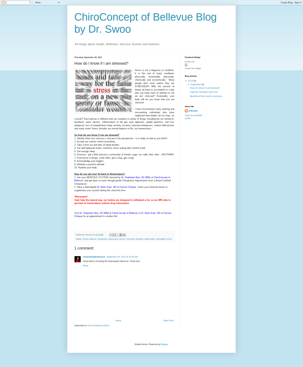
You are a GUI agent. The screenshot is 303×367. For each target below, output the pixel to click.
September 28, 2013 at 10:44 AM (122, 257)
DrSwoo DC (190, 62)
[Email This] (111, 235)
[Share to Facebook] (121, 235)
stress (169, 239)
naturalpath (161, 239)
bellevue (92, 239)
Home (118, 320)
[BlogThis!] (114, 235)
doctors (122, 239)
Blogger (164, 344)
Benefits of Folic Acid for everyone (206, 96)
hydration (139, 239)
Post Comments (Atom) (98, 325)
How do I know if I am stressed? (205, 88)
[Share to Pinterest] (124, 235)
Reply (85, 265)
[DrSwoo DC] (186, 65)
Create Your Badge (193, 68)
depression (113, 239)
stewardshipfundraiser (94, 257)
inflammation (149, 239)
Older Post (168, 320)
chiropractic (102, 239)
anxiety (85, 239)
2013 (190, 81)
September (195, 84)
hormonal (130, 239)
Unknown (193, 111)
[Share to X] (117, 235)
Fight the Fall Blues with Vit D (204, 92)
